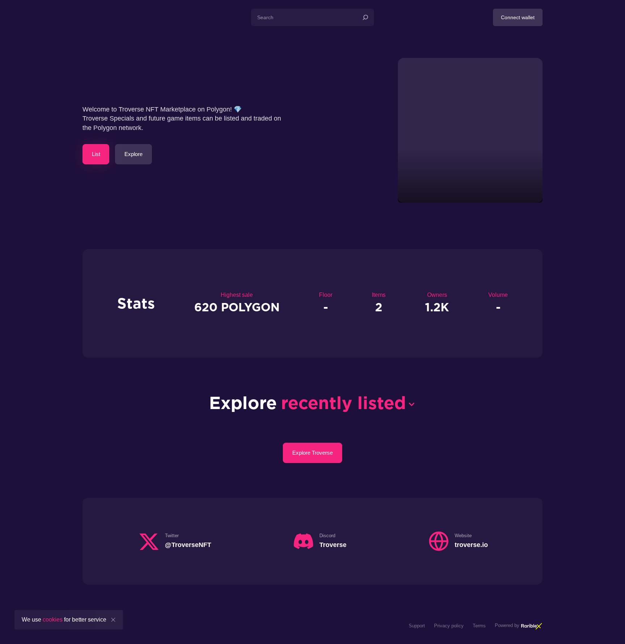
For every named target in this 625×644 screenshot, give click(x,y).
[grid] (312, 431)
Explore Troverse (312, 453)
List (96, 154)
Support (417, 625)
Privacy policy (449, 625)
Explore (133, 154)
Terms (479, 625)
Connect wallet (518, 17)
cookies (53, 619)
